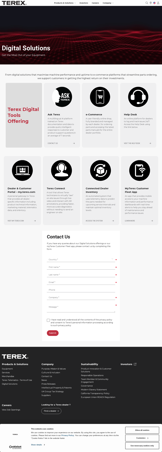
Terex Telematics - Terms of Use (17, 380)
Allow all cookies (142, 430)
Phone (52, 290)
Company (48, 364)
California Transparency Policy (95, 393)
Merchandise (8, 376)
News (44, 380)
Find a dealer (50, 411)
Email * (52, 282)
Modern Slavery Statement (94, 390)
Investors (84, 3)
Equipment (7, 369)
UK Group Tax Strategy (53, 391)
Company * (54, 297)
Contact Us (47, 376)
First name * (54, 267)
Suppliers (46, 395)
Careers (95, 3)
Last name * (54, 275)
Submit (52, 333)
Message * (53, 307)
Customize (140, 438)
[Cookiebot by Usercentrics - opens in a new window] (15, 447)
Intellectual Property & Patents (57, 388)
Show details (36, 445)
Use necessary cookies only (142, 446)
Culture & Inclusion (51, 372)
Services (6, 372)
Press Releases (48, 384)
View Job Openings (11, 410)
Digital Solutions (9, 384)
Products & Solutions (15, 364)
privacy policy (105, 320)
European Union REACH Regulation (98, 397)
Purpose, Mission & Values (54, 369)
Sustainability (89, 364)
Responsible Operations (92, 375)
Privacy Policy (67, 435)
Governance (87, 386)
